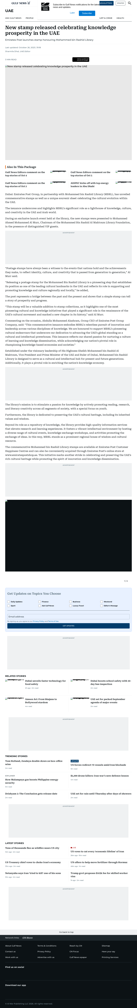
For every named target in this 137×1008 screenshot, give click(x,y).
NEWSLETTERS (106, 3)
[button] (7, 3)
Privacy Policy (38, 621)
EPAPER (120, 3)
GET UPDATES (68, 626)
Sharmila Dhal (12, 51)
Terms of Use (53, 621)
